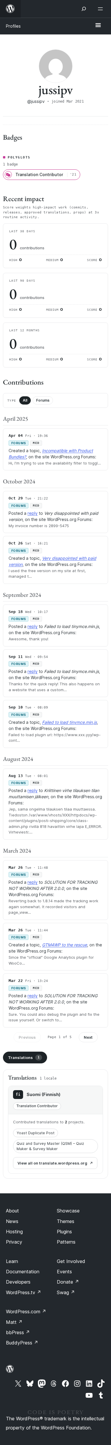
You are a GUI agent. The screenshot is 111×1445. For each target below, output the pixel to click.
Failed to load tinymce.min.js (69, 722)
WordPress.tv (23, 1292)
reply (33, 513)
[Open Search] (83, 9)
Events (64, 1271)
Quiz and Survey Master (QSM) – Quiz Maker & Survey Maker (50, 1146)
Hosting (14, 1231)
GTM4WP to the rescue (64, 944)
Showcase (68, 1211)
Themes (65, 1221)
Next (88, 1037)
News (12, 1221)
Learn (12, 1261)
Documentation (22, 1271)
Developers (18, 1282)
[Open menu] (101, 9)
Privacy (14, 1242)
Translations (24, 1057)
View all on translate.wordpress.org (52, 1163)
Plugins (64, 1231)
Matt (14, 1322)
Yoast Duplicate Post (35, 1133)
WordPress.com (26, 1311)
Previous (27, 1037)
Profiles (13, 26)
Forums (42, 400)
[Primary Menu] (98, 25)
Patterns (66, 1242)
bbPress (18, 1332)
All (25, 400)
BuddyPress (22, 1343)
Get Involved (71, 1261)
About (12, 1211)
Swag (66, 1292)
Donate (68, 1282)
